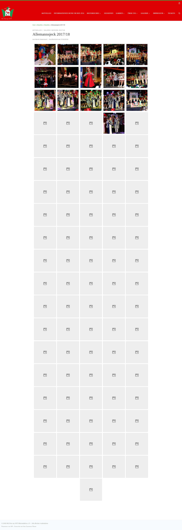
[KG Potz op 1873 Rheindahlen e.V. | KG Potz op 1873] (8, 12)
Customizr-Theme (31, 526)
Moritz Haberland (41, 39)
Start (34, 25)
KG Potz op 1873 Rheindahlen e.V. (18, 523)
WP (12, 526)
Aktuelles (39, 25)
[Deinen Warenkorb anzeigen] (179, 3)
